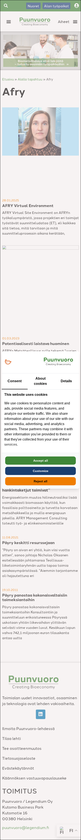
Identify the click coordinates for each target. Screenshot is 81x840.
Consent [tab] (15, 381)
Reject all (40, 481)
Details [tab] (66, 381)
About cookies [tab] (40, 381)
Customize (40, 471)
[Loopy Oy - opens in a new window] (8, 362)
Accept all (40, 460)
